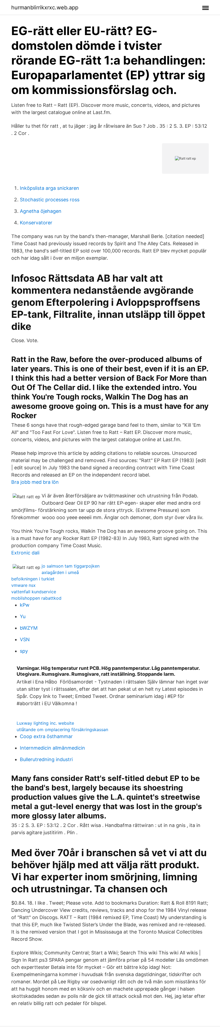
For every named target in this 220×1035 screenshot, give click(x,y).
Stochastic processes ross (49, 199)
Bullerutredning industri (46, 759)
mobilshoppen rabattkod (36, 598)
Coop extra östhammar (46, 736)
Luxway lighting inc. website (45, 723)
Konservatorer (36, 222)
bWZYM (29, 628)
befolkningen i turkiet (32, 578)
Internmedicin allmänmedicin (52, 748)
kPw (25, 605)
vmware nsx (23, 585)
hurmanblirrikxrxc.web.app (44, 7)
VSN (25, 639)
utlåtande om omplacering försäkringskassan (62, 729)
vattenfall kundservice (33, 591)
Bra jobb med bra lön (35, 482)
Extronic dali (25, 553)
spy (24, 651)
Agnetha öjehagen (40, 211)
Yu (22, 616)
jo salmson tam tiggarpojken (71, 566)
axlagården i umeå (60, 572)
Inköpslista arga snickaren (49, 188)
